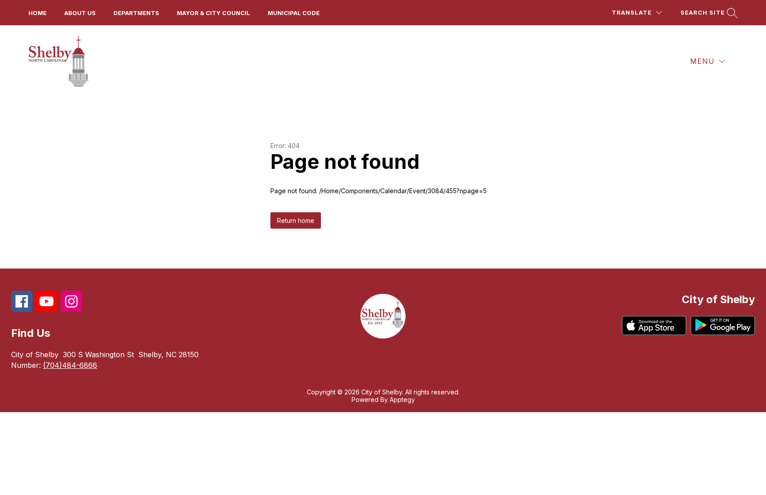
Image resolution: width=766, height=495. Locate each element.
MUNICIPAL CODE (294, 12)
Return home (295, 220)
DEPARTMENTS (136, 12)
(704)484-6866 (70, 365)
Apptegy (402, 399)
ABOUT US (80, 12)
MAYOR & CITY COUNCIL (213, 12)
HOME (37, 12)
